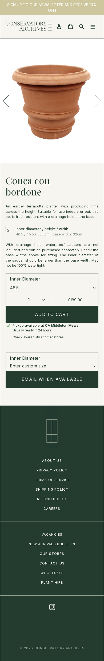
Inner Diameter (25, 279)
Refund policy (52, 499)
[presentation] (5, 101)
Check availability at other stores (38, 337)
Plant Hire (52, 582)
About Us (52, 461)
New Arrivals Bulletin (52, 544)
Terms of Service (52, 480)
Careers (51, 509)
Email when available (52, 379)
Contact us (52, 563)
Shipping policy (52, 489)
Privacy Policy (52, 470)
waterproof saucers (63, 244)
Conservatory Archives (59, 648)
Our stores (52, 554)
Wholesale (52, 573)
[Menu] (92, 26)
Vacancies (52, 534)
